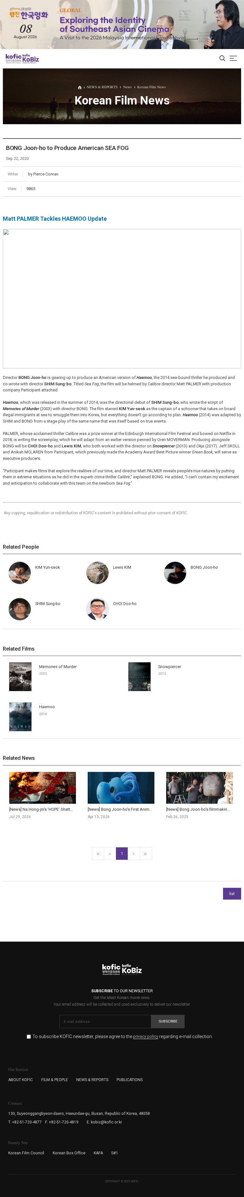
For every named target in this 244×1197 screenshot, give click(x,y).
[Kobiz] (30, 58)
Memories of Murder (58, 666)
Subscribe (168, 1021)
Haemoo (47, 706)
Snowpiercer (169, 666)
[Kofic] (14, 58)
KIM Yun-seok (132, 408)
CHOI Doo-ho (40, 446)
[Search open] (222, 59)
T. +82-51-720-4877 (25, 1122)
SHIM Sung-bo (57, 383)
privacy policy (145, 1037)
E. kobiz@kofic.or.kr (104, 1122)
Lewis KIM (71, 446)
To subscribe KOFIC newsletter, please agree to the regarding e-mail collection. (122, 1036)
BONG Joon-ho (32, 377)
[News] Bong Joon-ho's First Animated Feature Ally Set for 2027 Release (153, 809)
